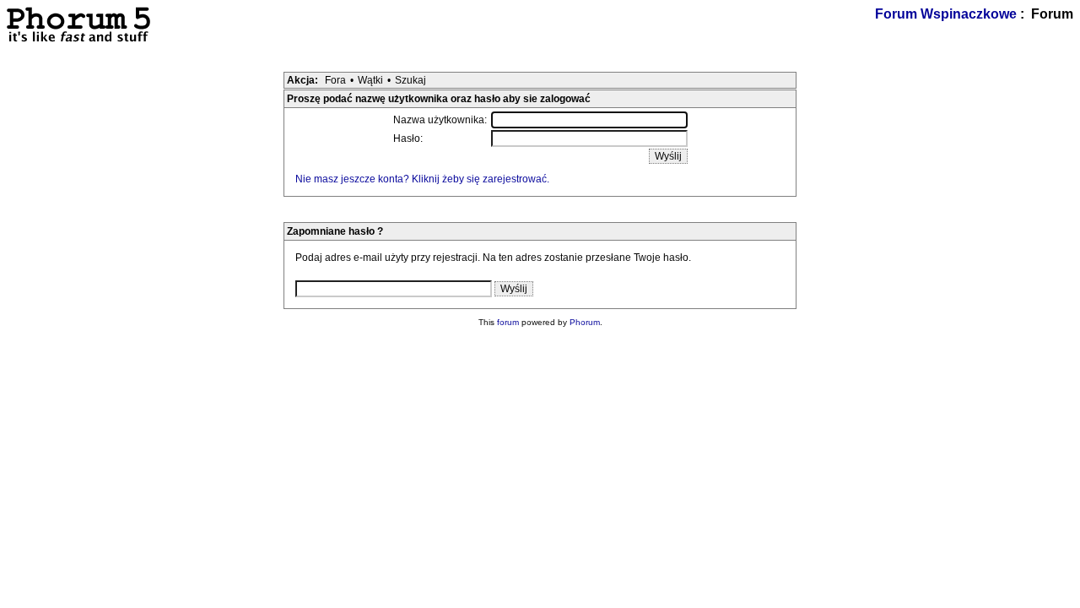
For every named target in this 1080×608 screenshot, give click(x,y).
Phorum (585, 322)
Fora (335, 80)
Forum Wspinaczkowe (946, 14)
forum (508, 322)
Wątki (370, 80)
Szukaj (410, 80)
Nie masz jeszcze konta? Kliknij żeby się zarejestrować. (422, 179)
